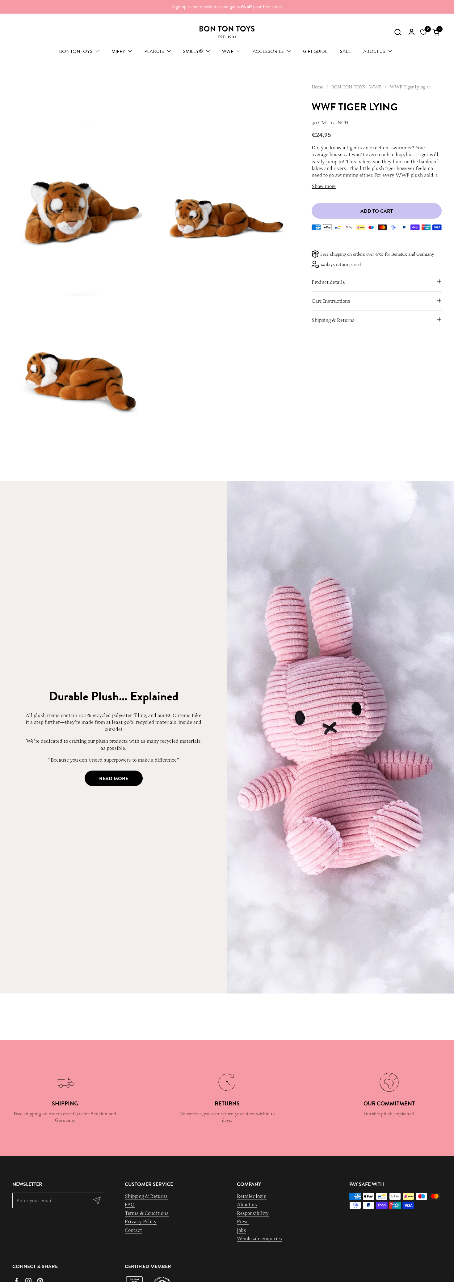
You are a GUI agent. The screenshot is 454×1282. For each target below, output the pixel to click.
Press (243, 1221)
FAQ (130, 1204)
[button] (397, 32)
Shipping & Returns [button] (333, 320)
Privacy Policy (141, 1221)
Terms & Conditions (147, 1213)
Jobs (241, 1230)
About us (247, 1204)
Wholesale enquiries (259, 1238)
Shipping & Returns (146, 1196)
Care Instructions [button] (331, 301)
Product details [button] (328, 282)
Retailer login (252, 1196)
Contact (133, 1230)
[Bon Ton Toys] (227, 32)
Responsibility (253, 1213)
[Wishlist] (423, 32)
